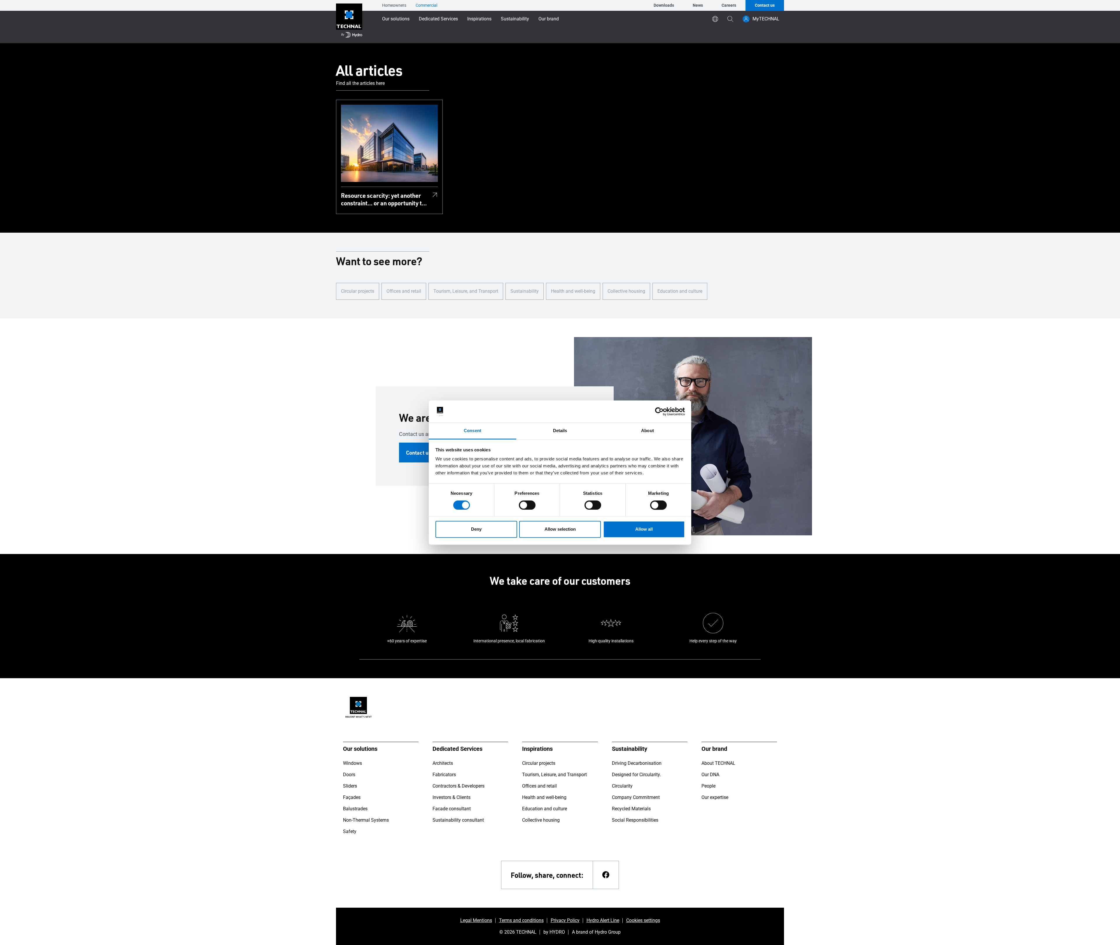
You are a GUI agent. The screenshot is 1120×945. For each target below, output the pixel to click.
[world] (715, 19)
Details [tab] (560, 430)
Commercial (426, 5)
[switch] (527, 505)
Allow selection (560, 529)
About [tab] (647, 430)
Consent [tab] (472, 430)
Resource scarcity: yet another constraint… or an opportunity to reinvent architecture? (383, 199)
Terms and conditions (521, 920)
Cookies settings (643, 920)
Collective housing (626, 291)
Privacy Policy (565, 920)
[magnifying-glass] (730, 19)
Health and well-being (573, 291)
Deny (476, 529)
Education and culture (679, 291)
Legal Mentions (476, 920)
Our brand (548, 19)
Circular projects (357, 291)
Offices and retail (403, 291)
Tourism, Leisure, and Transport (465, 291)
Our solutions (396, 19)
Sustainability (515, 19)
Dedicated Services (438, 19)
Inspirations (479, 19)
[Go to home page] (349, 21)
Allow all (644, 529)
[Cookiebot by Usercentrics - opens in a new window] (659, 411)
